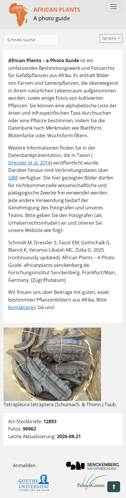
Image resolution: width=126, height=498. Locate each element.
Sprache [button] (109, 38)
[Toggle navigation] (113, 6)
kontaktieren (22, 307)
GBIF (13, 178)
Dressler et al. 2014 (29, 163)
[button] (113, 486)
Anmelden (24, 465)
